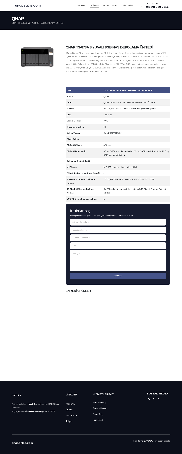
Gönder (118, 276)
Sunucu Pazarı (99, 408)
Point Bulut (98, 420)
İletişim (69, 421)
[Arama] (140, 6)
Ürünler (69, 409)
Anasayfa (70, 404)
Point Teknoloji (99, 402)
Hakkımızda (71, 415)
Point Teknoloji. (139, 441)
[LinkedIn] (153, 399)
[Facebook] (158, 399)
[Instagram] (149, 399)
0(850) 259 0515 (157, 6)
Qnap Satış (98, 414)
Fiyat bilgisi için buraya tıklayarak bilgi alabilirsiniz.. (129, 90)
